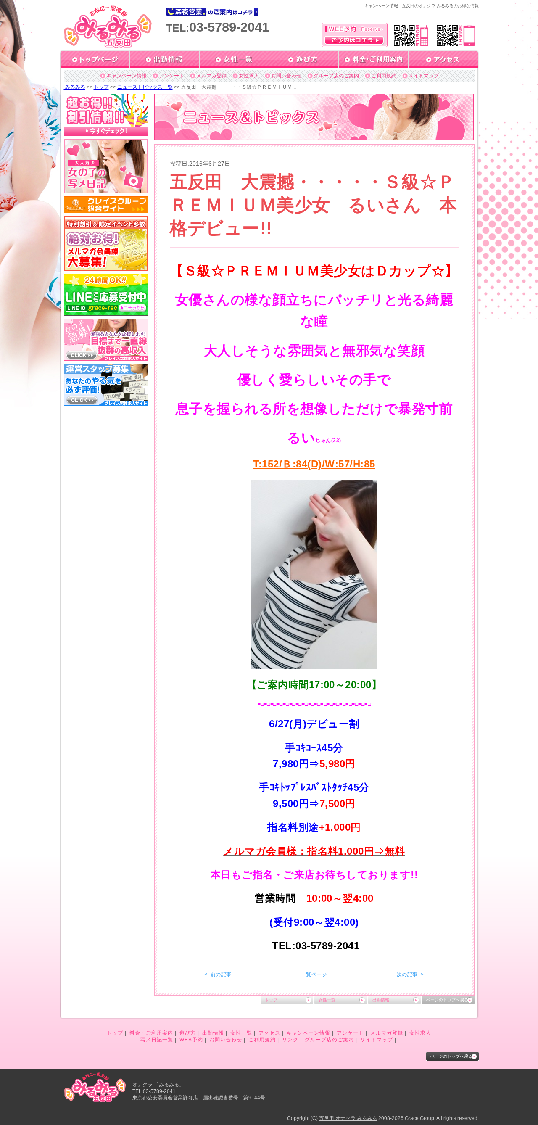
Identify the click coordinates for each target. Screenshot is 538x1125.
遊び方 (187, 1033)
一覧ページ (314, 974)
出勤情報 (380, 1000)
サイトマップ (424, 76)
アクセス (269, 1033)
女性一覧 (327, 1000)
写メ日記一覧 (156, 1040)
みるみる (74, 87)
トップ (101, 87)
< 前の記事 (217, 974)
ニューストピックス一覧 (145, 87)
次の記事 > (410, 974)
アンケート (171, 76)
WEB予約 (191, 1040)
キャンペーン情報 (126, 76)
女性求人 (249, 76)
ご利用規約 (383, 76)
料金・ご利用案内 (151, 1033)
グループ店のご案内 (336, 76)
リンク (290, 1040)
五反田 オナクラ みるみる (348, 1118)
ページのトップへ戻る (447, 1000)
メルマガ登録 (211, 76)
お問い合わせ (286, 76)
